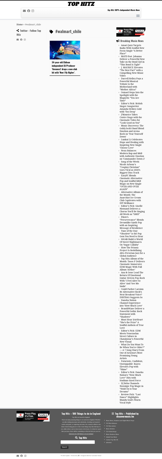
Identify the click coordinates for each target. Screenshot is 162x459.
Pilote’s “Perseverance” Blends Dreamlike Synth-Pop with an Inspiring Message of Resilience (132, 222)
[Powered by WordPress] (79, 455)
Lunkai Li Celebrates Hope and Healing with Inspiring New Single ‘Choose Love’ (132, 143)
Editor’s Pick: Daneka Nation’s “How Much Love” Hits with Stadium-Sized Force (131, 376)
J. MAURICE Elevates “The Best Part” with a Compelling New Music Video (131, 71)
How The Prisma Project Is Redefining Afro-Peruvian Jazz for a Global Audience (132, 251)
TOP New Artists (111, 426)
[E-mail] (25, 11)
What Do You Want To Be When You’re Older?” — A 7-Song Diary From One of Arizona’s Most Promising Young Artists (132, 351)
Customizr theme (96, 455)
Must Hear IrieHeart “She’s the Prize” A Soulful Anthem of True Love (132, 323)
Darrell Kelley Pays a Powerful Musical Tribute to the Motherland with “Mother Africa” (131, 84)
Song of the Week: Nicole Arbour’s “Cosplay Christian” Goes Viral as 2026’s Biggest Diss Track (130, 167)
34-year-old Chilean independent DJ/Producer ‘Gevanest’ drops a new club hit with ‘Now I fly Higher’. (64, 67)
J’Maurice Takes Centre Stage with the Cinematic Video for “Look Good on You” (131, 118)
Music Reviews (110, 429)
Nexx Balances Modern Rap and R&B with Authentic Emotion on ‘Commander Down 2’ (132, 154)
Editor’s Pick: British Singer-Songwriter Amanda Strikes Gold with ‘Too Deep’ (131, 107)
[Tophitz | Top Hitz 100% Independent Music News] (81, 4)
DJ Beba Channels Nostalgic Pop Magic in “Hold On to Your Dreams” (131, 387)
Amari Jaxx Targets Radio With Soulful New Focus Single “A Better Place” (132, 49)
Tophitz (67, 455)
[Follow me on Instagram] (33, 11)
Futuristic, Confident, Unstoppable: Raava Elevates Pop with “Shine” (131, 365)
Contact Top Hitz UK (112, 440)
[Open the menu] (138, 16)
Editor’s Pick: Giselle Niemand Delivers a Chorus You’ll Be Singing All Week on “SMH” (132, 210)
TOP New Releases (111, 423)
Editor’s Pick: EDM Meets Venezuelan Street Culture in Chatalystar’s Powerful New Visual (131, 336)
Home (20, 24)
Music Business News (112, 434)
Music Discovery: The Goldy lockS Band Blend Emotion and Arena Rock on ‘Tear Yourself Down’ (132, 131)
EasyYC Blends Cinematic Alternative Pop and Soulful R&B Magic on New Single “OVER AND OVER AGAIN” (131, 182)
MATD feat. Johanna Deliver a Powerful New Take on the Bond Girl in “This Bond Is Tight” (132, 60)
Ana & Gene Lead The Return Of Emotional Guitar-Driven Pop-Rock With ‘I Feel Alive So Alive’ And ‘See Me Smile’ (132, 279)
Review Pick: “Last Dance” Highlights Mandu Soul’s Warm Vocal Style (130, 398)
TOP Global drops (111, 431)
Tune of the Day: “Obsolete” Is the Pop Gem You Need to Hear (131, 234)
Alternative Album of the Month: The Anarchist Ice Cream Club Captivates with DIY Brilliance (131, 197)
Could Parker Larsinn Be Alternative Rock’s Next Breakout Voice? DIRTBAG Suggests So (131, 293)
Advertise (109, 442)
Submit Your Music (111, 437)
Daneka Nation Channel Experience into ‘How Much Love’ (131, 303)
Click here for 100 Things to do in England (81, 434)
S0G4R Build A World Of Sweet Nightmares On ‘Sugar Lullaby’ (131, 242)
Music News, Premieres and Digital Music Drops (120, 420)
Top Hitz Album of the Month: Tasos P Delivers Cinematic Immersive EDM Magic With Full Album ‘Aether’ (132, 264)
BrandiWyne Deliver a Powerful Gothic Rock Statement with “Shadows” (132, 312)
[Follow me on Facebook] (29, 11)
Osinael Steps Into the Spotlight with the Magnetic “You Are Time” (131, 96)
